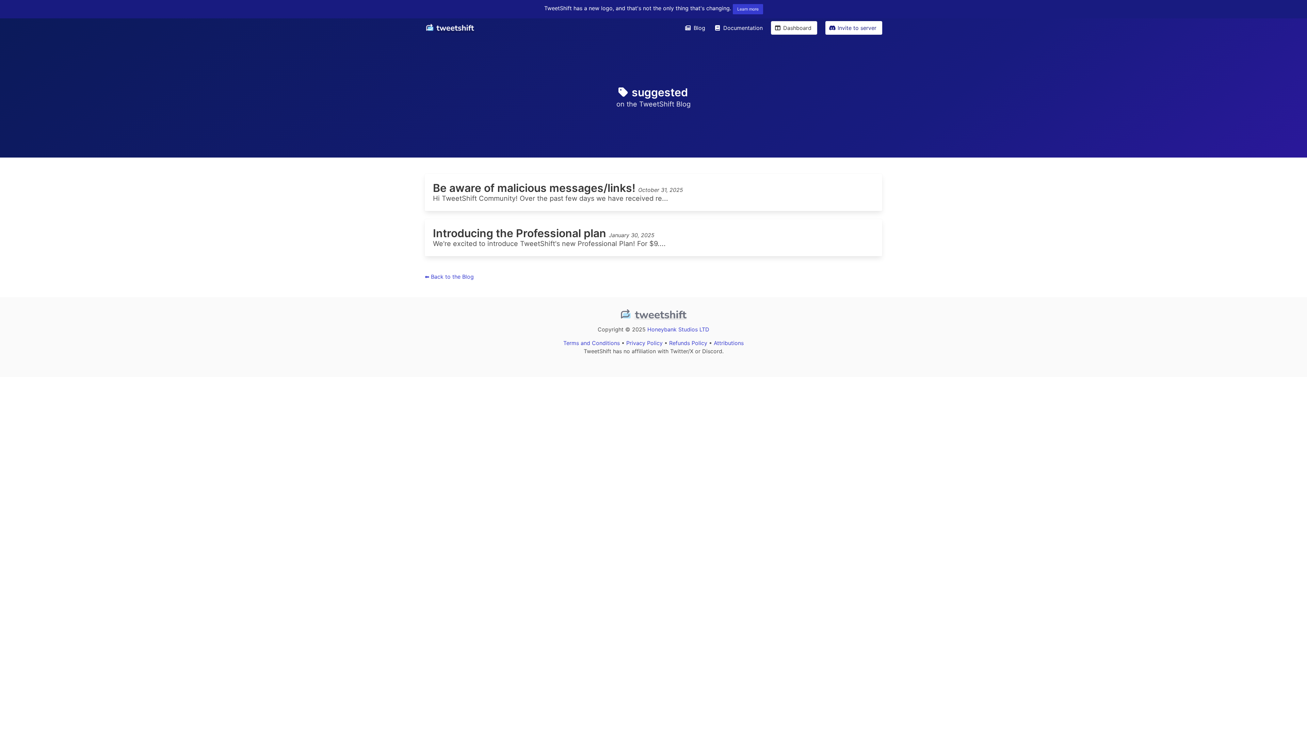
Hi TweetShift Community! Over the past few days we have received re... (550, 198)
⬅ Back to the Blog (449, 276)
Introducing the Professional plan (521, 233)
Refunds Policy (688, 343)
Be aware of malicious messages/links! (535, 188)
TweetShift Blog (665, 104)
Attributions (729, 343)
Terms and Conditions (591, 343)
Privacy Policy (644, 343)
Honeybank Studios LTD (678, 329)
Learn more (748, 9)
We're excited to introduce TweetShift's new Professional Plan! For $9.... (549, 244)
